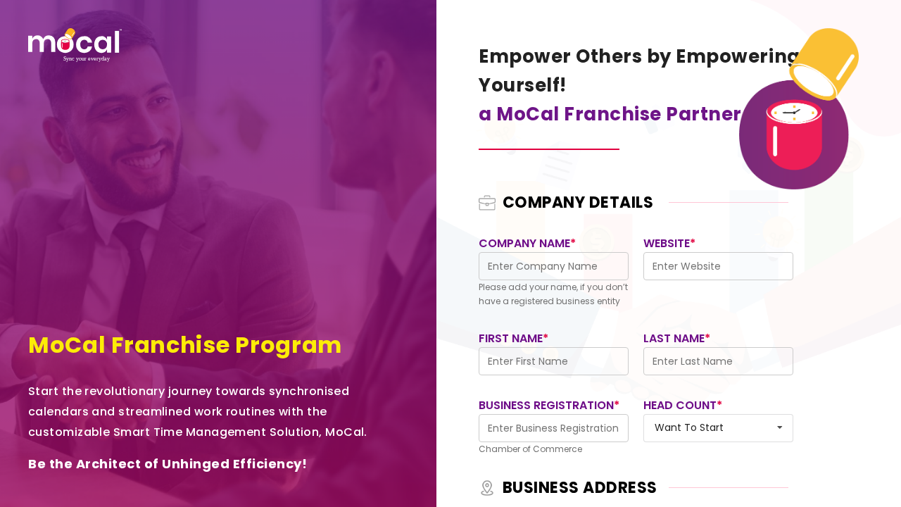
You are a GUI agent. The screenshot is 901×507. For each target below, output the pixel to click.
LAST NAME (676, 338)
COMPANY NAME (527, 243)
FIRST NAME (513, 338)
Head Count (682, 405)
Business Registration (549, 405)
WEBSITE (669, 243)
